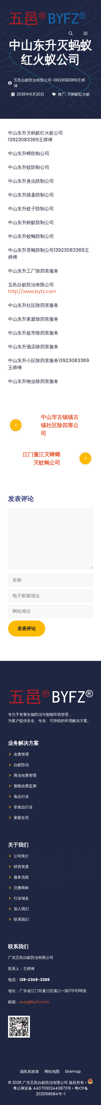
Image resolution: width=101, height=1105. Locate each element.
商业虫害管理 (25, 775)
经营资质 (21, 866)
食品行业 (21, 796)
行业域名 (21, 898)
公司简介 (21, 856)
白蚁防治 (21, 765)
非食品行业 (23, 807)
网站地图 (52, 1071)
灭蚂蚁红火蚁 (78, 94)
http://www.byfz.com (32, 291)
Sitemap (73, 1071)
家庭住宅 (21, 817)
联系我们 (21, 919)
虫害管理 (21, 754)
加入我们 (21, 908)
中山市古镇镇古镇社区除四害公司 (60, 425)
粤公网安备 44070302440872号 (42, 1088)
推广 (61, 94)
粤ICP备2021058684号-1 (62, 1091)
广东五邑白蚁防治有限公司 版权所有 (53, 1082)
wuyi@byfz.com (34, 1002)
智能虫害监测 (25, 786)
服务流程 (21, 877)
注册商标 (21, 887)
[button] (70, 33)
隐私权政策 (29, 1071)
